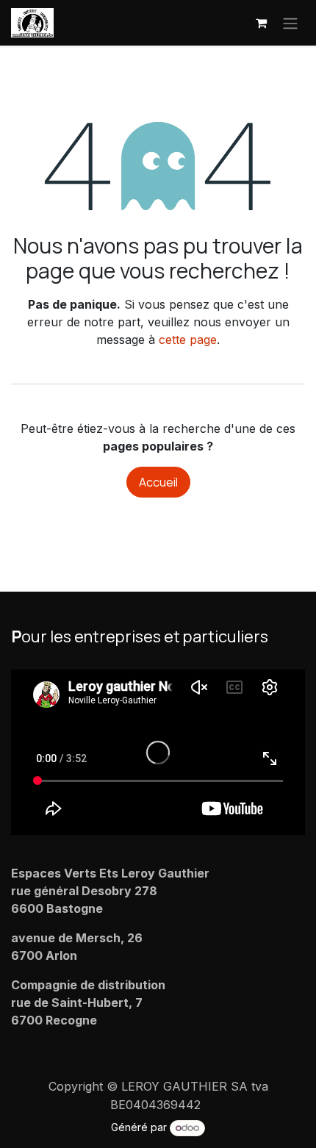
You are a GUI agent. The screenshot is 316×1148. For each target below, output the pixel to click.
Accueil (158, 482)
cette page (188, 339)
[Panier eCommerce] (261, 22)
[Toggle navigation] (290, 22)
